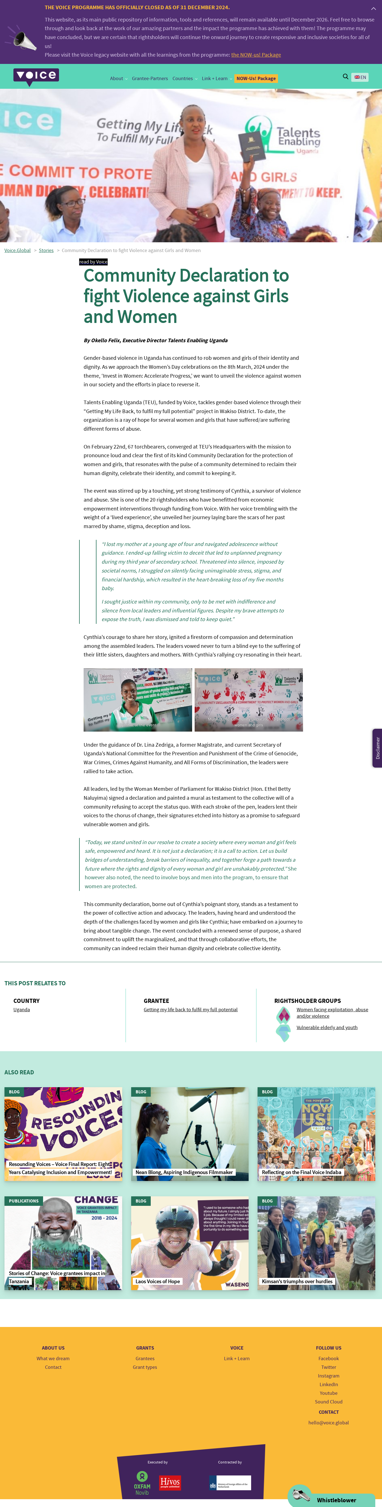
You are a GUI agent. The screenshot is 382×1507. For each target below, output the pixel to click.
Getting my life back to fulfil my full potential (191, 1010)
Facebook (329, 1358)
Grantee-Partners (150, 78)
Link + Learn (215, 78)
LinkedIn (329, 1384)
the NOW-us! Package (256, 54)
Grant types (145, 1367)
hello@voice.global (328, 1423)
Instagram (328, 1376)
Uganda (21, 1010)
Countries (183, 78)
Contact (53, 1367)
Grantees (145, 1358)
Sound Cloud (329, 1402)
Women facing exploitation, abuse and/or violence (332, 1013)
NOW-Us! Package (256, 78)
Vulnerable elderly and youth (327, 1027)
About (116, 78)
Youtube (329, 1393)
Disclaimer (378, 748)
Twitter (328, 1367)
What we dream (53, 1358)
